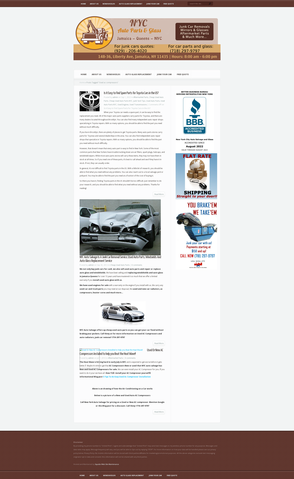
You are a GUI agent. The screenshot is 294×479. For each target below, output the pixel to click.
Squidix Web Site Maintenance (107, 464)
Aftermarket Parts (140, 97)
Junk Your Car (152, 4)
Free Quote (168, 4)
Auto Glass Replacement (130, 4)
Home (83, 4)
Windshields (109, 4)
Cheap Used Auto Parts (120, 265)
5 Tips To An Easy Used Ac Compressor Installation (127, 377)
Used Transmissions (138, 105)
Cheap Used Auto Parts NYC (120, 101)
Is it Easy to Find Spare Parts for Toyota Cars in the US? (131, 93)
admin (115, 97)
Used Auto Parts (153, 101)
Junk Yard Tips (139, 101)
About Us (94, 4)
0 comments (137, 265)
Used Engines (123, 105)
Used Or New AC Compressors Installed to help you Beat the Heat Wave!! (121, 352)
